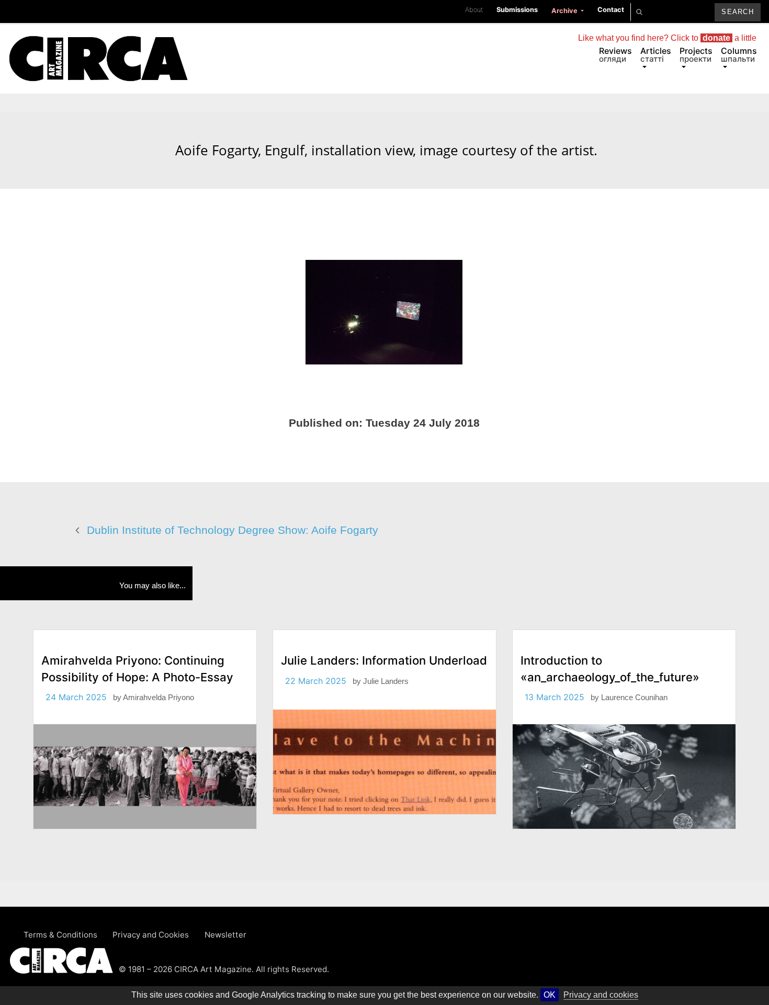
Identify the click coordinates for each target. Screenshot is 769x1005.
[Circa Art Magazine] (98, 46)
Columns (739, 54)
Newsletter (225, 935)
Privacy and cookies (600, 994)
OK (550, 994)
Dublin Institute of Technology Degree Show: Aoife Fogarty (232, 530)
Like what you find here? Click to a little (667, 37)
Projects (696, 54)
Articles (655, 54)
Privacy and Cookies (150, 935)
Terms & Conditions (60, 935)
